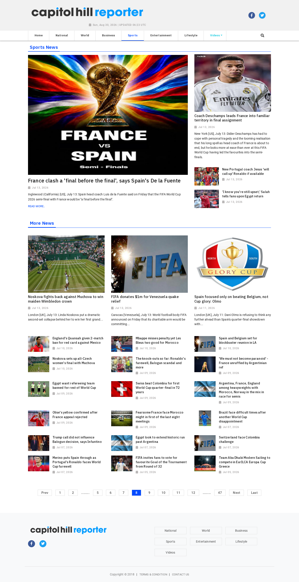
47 (220, 493)
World (206, 530)
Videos (170, 552)
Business (241, 530)
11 (178, 493)
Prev (44, 493)
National (170, 530)
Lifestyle (241, 541)
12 (193, 493)
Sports (170, 541)
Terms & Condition (153, 574)
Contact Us (180, 574)
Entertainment (206, 541)
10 (163, 493)
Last (254, 493)
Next (236, 493)
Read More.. (36, 206)
